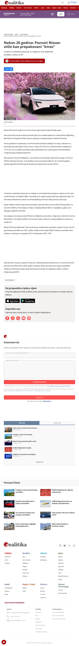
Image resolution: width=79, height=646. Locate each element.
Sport (42, 8)
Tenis (59, 573)
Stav (23, 557)
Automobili (9, 280)
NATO (6, 560)
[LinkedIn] (29, 318)
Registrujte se (47, 401)
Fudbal (60, 557)
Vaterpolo (61, 566)
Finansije (43, 557)
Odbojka (60, 570)
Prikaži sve (39, 462)
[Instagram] (13, 318)
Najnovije (4, 8)
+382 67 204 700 (15, 616)
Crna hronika (28, 8)
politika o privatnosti (55, 386)
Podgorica (25, 563)
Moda (6, 594)
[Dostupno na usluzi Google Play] (28, 301)
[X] (18, 318)
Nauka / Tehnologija (63, 585)
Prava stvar (25, 573)
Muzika (42, 591)
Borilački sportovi (63, 576)
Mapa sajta (38, 628)
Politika (11, 8)
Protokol (7, 563)
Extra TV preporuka (58, 615)
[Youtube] (23, 318)
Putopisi (24, 576)
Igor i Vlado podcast (58, 612)
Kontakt (37, 619)
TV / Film (42, 594)
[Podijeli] (52, 14)
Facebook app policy (41, 632)
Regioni (24, 566)
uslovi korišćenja (66, 386)
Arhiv (36, 615)
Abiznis (36, 8)
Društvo (18, 8)
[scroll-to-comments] (60, 14)
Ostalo (60, 579)
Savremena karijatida (14, 603)
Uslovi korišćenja (40, 625)
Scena (42, 588)
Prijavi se (39, 397)
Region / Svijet (56, 8)
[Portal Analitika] (15, 544)
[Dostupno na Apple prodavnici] (12, 301)
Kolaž (48, 8)
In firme (60, 590)
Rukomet (60, 563)
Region (24, 588)
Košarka (60, 560)
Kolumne (73, 8)
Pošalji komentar (39, 382)
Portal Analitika (8, 34)
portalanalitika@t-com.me (17, 620)
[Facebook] (7, 318)
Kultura (65, 8)
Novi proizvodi (62, 593)
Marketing (43, 560)
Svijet (24, 591)
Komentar (8, 557)
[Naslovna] (4, 642)
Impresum (38, 612)
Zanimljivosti (24, 34)
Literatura (43, 597)
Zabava (7, 591)
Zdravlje (24, 570)
